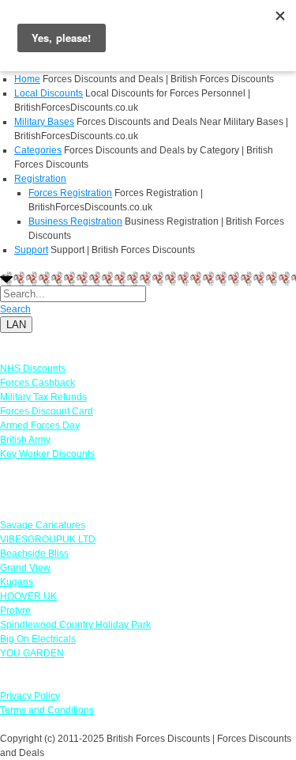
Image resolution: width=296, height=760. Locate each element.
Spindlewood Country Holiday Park (75, 624)
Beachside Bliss (34, 553)
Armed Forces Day (40, 425)
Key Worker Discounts (47, 453)
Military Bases (44, 121)
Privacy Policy (30, 695)
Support (31, 249)
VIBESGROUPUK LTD (48, 539)
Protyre (15, 610)
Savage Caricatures (42, 525)
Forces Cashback (37, 382)
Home (27, 79)
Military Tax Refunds (43, 397)
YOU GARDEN (32, 653)
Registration (40, 178)
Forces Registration (70, 193)
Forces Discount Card (46, 411)
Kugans (16, 582)
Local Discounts (48, 93)
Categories (38, 150)
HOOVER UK (28, 596)
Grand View (25, 567)
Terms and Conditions (47, 710)
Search (15, 309)
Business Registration (75, 221)
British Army (25, 439)
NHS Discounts (33, 368)
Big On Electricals (38, 639)
